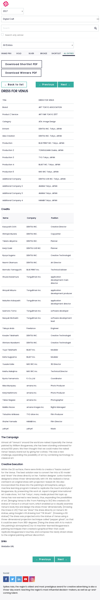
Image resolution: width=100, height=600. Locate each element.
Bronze (43, 53)
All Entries (69, 53)
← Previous (46, 84)
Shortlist (56, 53)
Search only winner (14, 35)
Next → (66, 84)
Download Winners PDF (21, 72)
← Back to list (14, 84)
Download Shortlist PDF (21, 64)
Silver (31, 53)
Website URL (7, 546)
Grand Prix (6, 53)
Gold (18, 53)
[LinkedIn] (19, 579)
